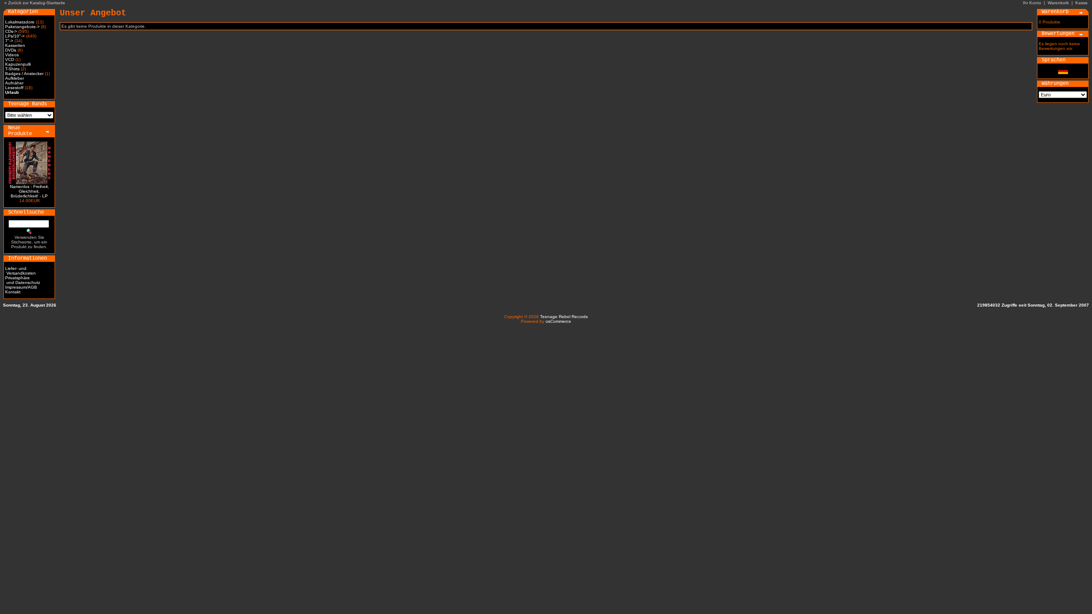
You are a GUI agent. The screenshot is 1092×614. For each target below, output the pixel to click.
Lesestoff (14, 87)
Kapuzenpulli (18, 64)
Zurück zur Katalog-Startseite (36, 2)
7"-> (9, 40)
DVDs (10, 50)
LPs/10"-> (15, 36)
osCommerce (558, 321)
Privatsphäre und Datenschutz (22, 280)
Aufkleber (14, 78)
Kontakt (12, 292)
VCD (9, 59)
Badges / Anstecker (24, 73)
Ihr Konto (1032, 2)
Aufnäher (14, 83)
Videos (12, 54)
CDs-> (11, 31)
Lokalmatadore (20, 22)
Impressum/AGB (21, 287)
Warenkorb (1058, 2)
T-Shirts (12, 69)
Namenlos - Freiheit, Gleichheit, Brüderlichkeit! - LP (29, 191)
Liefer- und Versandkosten (20, 270)
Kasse (1081, 2)
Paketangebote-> (22, 26)
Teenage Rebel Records (564, 316)
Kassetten (15, 45)
